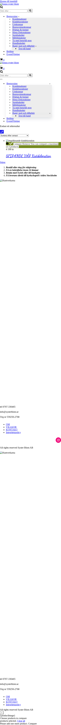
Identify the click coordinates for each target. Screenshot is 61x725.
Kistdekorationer (20, 21)
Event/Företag (13, 54)
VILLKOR (11, 427)
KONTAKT (12, 429)
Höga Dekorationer (21, 32)
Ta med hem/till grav (22, 40)
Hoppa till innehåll (8, 1)
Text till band (24, 48)
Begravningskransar (21, 27)
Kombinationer (19, 19)
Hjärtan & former (20, 30)
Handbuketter (18, 43)
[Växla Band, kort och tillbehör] (49, 113)
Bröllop (10, 51)
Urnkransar (17, 24)
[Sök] (1, 7)
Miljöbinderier (19, 38)
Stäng (2, 162)
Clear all (21, 721)
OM (8, 424)
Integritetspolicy (13, 432)
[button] (18, 16)
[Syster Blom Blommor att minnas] (9, 4)
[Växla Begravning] (49, 83)
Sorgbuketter (18, 35)
